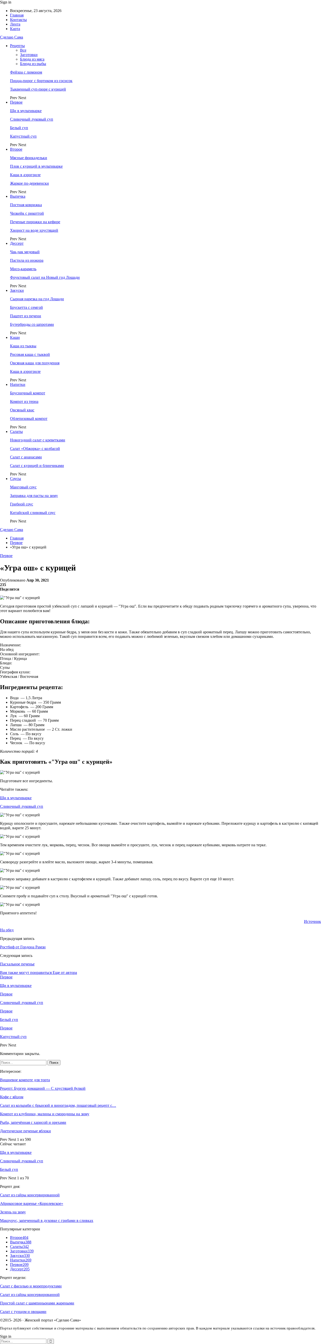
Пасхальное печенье (17, 964)
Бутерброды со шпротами (32, 324)
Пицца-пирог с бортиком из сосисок (41, 81)
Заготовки (29, 55)
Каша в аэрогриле (25, 175)
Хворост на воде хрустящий (34, 230)
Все (23, 50)
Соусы (15, 478)
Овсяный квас (22, 410)
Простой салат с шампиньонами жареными (37, 1303)
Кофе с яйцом (11, 1097)
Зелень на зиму (13, 1212)
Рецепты (17, 46)
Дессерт (17, 243)
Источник (312, 921)
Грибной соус (21, 504)
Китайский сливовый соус (32, 512)
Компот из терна (24, 401)
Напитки (17, 384)
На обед (7, 930)
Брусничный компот (27, 393)
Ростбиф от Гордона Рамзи (23, 947)
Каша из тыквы (23, 346)
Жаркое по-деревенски (29, 183)
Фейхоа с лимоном (26, 72)
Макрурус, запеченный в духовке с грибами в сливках (46, 1220)
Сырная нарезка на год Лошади (37, 299)
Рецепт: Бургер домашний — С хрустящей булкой (43, 1088)
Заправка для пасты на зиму (34, 495)
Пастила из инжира (26, 260)
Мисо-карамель (23, 269)
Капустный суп (23, 136)
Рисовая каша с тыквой (30, 354)
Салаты (16, 431)
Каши (15, 337)
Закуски (17, 290)
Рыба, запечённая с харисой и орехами (33, 1122)
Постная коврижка (26, 205)
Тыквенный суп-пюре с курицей (38, 89)
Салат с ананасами (26, 457)
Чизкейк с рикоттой (27, 213)
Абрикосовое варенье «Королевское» (31, 1203)
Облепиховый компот (28, 418)
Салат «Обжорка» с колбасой (35, 448)
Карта (15, 29)
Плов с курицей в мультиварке (36, 166)
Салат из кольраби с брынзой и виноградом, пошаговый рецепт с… (58, 1105)
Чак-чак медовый (25, 252)
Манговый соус (23, 487)
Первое (16, 102)
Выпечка (17, 196)
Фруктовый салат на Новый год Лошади (45, 277)
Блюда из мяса (32, 59)
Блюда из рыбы (33, 64)
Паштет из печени (25, 316)
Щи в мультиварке (26, 111)
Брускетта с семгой (26, 307)
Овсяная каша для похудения (34, 363)
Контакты (18, 20)
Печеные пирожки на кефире (35, 222)
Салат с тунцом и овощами (23, 1311)
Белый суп (19, 128)
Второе (16, 149)
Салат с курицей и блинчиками (37, 465)
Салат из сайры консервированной (30, 1195)
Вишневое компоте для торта (25, 1080)
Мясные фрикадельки (28, 158)
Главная (17, 15)
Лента (15, 24)
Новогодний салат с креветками (37, 440)
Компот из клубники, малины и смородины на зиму (44, 1114)
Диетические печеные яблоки (25, 1131)
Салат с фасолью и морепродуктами (31, 1286)
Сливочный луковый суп (31, 119)
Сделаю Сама (11, 37)
